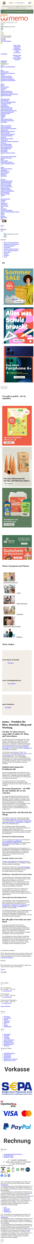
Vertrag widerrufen (5, 1006)
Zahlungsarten (7, 1054)
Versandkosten (4, 1184)
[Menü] (2, 24)
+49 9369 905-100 (7, 991)
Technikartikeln (21, 906)
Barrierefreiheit (7, 1026)
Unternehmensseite (8, 1155)
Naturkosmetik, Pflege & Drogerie (12, 626)
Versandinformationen (9, 1053)
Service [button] (2, 1029)
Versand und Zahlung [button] (6, 1048)
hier (29, 1197)
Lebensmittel (4, 122)
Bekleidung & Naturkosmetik (8, 80)
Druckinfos (6, 1045)
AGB (5, 1023)
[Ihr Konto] (2, 33)
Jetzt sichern (8, 707)
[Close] (1, 952)
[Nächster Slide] (5, 387)
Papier (7, 819)
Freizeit (20, 746)
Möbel (27, 822)
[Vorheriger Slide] (2, 387)
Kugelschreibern (6, 905)
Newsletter (6, 1037)
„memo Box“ (7, 1038)
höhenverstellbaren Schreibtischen (10, 842)
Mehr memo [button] (4, 1149)
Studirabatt (6, 1035)
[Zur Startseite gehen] (15, 21)
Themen (3, 195)
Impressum (6, 1022)
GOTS (25, 753)
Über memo (11, 663)
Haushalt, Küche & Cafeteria (8, 152)
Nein (5, 972)
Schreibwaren (13, 819)
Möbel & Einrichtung (6, 95)
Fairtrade (8, 755)
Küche (6, 861)
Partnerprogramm (8, 1041)
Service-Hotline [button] (4, 983)
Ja (1, 972)
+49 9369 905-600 (7, 997)
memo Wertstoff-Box (9, 1040)
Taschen (14, 906)
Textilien (4, 906)
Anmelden (3, 39)
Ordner (17, 839)
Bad (9, 861)
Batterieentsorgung (8, 1044)
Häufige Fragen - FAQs (10, 1060)
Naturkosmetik (27, 820)
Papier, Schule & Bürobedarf (8, 66)
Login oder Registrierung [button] (7, 957)
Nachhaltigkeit (7, 1018)
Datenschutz (7, 1020)
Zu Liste (3, 969)
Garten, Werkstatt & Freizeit (8, 163)
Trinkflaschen (14, 905)
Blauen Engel (17, 753)
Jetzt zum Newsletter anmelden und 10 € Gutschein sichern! (13, 980)
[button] (2, 29)
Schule (12, 746)
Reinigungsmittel (19, 820)
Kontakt (6, 1025)
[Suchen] (16, 22)
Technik (19, 593)
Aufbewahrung (22, 861)
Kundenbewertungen (9, 1042)
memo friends (7, 1034)
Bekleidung (19, 637)
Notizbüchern (23, 905)
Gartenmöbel (19, 822)
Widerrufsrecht (7, 1056)
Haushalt (7, 746)
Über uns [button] (3, 1011)
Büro (3, 746)
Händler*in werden (8, 1157)
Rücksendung (7, 1057)
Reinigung (13, 861)
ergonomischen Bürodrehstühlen (14, 841)
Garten (16, 746)
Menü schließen (7, 36)
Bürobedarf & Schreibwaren (10, 582)
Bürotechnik (5, 844)
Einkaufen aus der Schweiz (10, 1059)
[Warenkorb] (2, 43)
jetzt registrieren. (7, 41)
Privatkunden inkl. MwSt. (9, 26)
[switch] (30, 3)
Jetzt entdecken (11, 683)
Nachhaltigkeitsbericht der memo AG (13, 1154)
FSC (22, 753)
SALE (2, 225)
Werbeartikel (4, 176)
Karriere (6, 1019)
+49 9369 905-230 (7, 1003)
